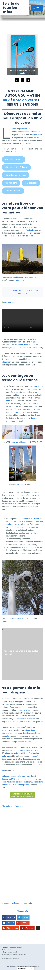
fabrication (30, 230)
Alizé (8, 401)
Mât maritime (11, 183)
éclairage (26, 544)
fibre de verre (25, 100)
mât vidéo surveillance (13, 785)
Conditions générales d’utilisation (12, 947)
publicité (19, 137)
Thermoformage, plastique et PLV (12, 958)
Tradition (26, 345)
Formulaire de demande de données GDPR (14, 954)
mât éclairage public (20, 782)
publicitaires (19, 277)
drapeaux (10, 277)
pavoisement (24, 129)
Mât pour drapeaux (13, 159)
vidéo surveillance (18, 442)
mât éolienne (23, 779)
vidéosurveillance (18, 618)
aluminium (19, 227)
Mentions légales (7, 950)
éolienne (5, 704)
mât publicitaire (36, 782)
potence (32, 277)
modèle (24, 518)
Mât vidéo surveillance (15, 175)
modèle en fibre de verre (16, 409)
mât (14, 129)
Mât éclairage (31, 183)
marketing (6, 348)
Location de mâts (13, 190)
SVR (6, 100)
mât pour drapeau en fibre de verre (16, 776)
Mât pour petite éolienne (16, 167)
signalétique (37, 134)
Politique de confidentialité (10, 952)
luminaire (14, 753)
